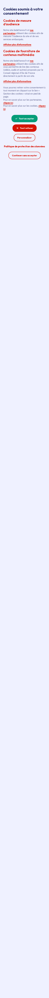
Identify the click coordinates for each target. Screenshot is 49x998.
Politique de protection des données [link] (24, 146)
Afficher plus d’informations (17, 44)
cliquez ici (8, 102)
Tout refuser (26, 128)
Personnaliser (24, 137)
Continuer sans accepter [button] (24, 155)
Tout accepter (26, 118)
